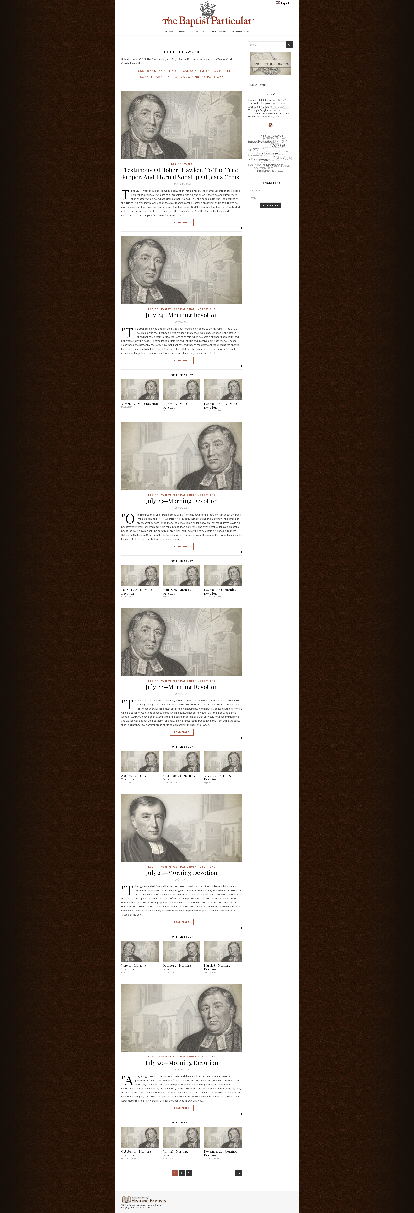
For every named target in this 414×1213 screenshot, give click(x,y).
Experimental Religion (259, 99)
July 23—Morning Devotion (182, 500)
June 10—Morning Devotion (133, 967)
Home (169, 31)
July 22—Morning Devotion (182, 686)
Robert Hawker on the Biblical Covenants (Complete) (181, 71)
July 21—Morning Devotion (182, 872)
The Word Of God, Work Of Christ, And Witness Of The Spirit (268, 115)
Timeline (197, 31)
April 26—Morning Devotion (175, 1153)
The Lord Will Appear (259, 103)
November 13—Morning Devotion (220, 591)
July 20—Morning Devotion (181, 1062)
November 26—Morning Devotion (179, 777)
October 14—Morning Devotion (136, 1153)
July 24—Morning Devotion (182, 315)
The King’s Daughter (258, 110)
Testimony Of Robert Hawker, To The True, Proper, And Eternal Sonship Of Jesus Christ (181, 173)
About (182, 31)
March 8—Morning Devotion (217, 967)
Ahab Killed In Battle (258, 106)
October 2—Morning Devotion (177, 967)
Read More (181, 222)
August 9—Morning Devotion (217, 777)
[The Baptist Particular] (207, 14)
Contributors (218, 31)
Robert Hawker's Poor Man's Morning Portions (182, 77)
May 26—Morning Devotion (140, 404)
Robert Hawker (181, 164)
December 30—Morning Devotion (220, 405)
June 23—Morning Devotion (175, 405)
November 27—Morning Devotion (220, 1153)
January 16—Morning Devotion (177, 591)
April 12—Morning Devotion (133, 777)
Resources (238, 31)
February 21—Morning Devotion (136, 591)
